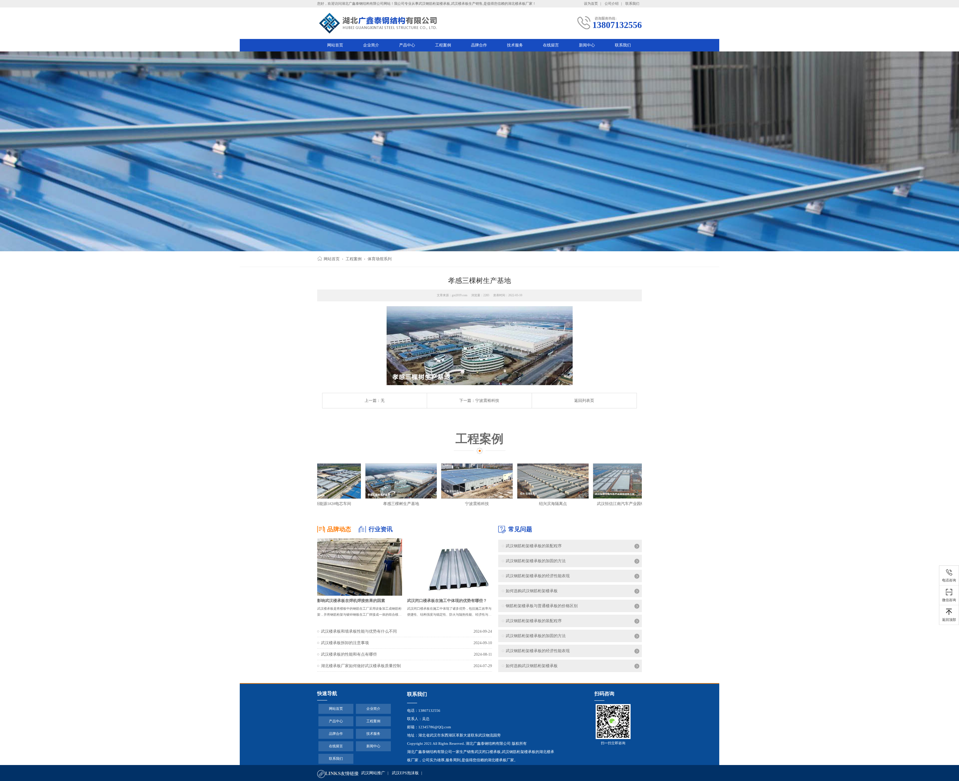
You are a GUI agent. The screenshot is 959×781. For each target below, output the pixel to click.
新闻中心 (587, 45)
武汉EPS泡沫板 (405, 773)
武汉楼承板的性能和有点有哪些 (349, 654)
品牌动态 (339, 529)
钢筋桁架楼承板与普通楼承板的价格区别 (542, 604)
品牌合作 (479, 45)
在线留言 (551, 45)
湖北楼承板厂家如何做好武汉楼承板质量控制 (361, 666)
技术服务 (515, 45)
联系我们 (632, 3)
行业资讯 (381, 529)
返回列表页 (584, 400)
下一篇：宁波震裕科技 (479, 400)
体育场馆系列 (380, 259)
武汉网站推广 (373, 773)
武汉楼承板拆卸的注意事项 (345, 643)
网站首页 (335, 45)
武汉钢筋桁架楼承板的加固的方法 (536, 559)
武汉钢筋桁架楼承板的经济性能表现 (538, 574)
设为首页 (591, 3)
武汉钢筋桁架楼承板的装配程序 (534, 544)
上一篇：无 (375, 400)
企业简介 (371, 45)
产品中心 (407, 45)
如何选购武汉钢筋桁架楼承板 (532, 589)
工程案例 (443, 45)
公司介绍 (612, 3)
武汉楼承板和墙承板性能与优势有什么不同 (359, 631)
